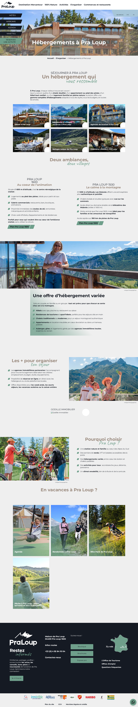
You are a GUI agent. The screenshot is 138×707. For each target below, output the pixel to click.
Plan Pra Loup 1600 (19, 227)
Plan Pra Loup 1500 (88, 223)
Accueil (50, 58)
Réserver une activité (10, 41)
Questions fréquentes (111, 667)
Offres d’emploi (109, 664)
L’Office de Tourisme (111, 661)
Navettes (11, 34)
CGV (60, 704)
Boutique (82, 647)
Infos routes (51, 645)
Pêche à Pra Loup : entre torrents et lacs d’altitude (31, 583)
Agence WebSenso (92, 704)
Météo (12, 15)
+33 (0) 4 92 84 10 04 (55, 651)
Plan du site (49, 704)
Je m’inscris (16, 678)
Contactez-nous (53, 657)
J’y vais (109, 646)
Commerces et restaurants (97, 5)
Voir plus (31, 115)
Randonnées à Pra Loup (69, 530)
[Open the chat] (133, 702)
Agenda (12, 28)
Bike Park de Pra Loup (107, 530)
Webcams (11, 21)
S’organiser (76, 5)
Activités (63, 5)
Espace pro (82, 660)
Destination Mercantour (31, 5)
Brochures (82, 653)
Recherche (120, 14)
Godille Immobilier (69, 410)
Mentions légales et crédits (76, 704)
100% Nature (51, 5)
